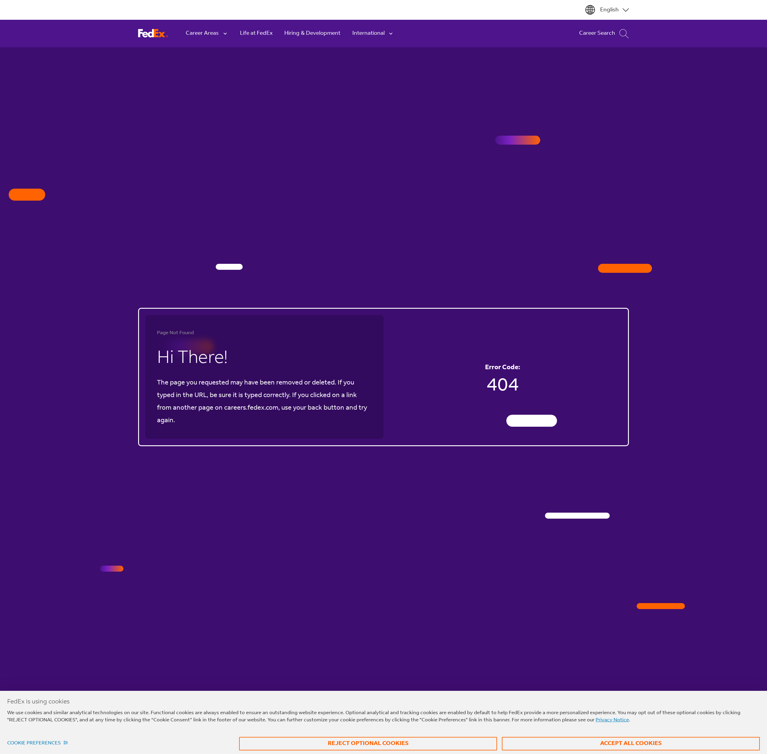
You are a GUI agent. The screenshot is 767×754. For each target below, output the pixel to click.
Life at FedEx (256, 33)
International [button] (368, 33)
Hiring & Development (312, 33)
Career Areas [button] (202, 33)
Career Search (597, 33)
